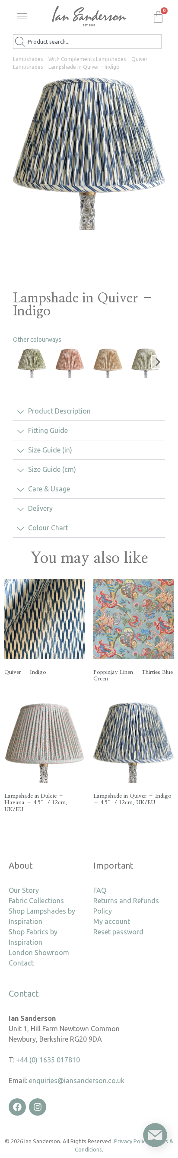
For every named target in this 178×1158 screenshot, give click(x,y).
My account (111, 921)
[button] (24, 19)
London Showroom (39, 952)
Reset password (118, 932)
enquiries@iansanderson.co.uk (76, 1080)
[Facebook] (17, 1107)
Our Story (24, 890)
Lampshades (28, 59)
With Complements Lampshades (87, 59)
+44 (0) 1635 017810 (48, 1060)
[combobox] (87, 41)
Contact (21, 963)
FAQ (99, 890)
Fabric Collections (36, 901)
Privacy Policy (131, 1141)
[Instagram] (37, 1107)
